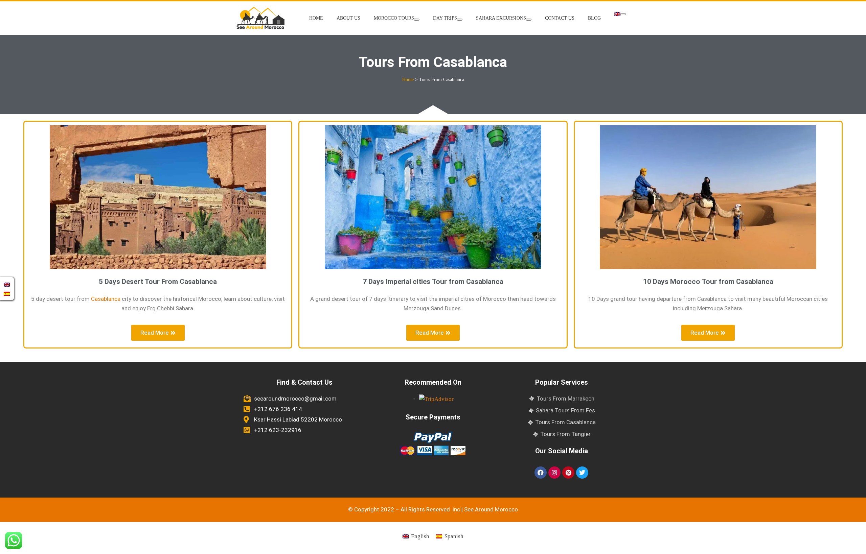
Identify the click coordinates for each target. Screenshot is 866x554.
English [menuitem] (420, 536)
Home (316, 18)
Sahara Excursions (501, 18)
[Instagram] (554, 472)
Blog (594, 18)
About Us (348, 18)
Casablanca (105, 298)
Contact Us (559, 18)
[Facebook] (540, 472)
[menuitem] (620, 14)
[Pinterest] (568, 472)
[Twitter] (582, 472)
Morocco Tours (394, 18)
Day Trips (445, 18)
